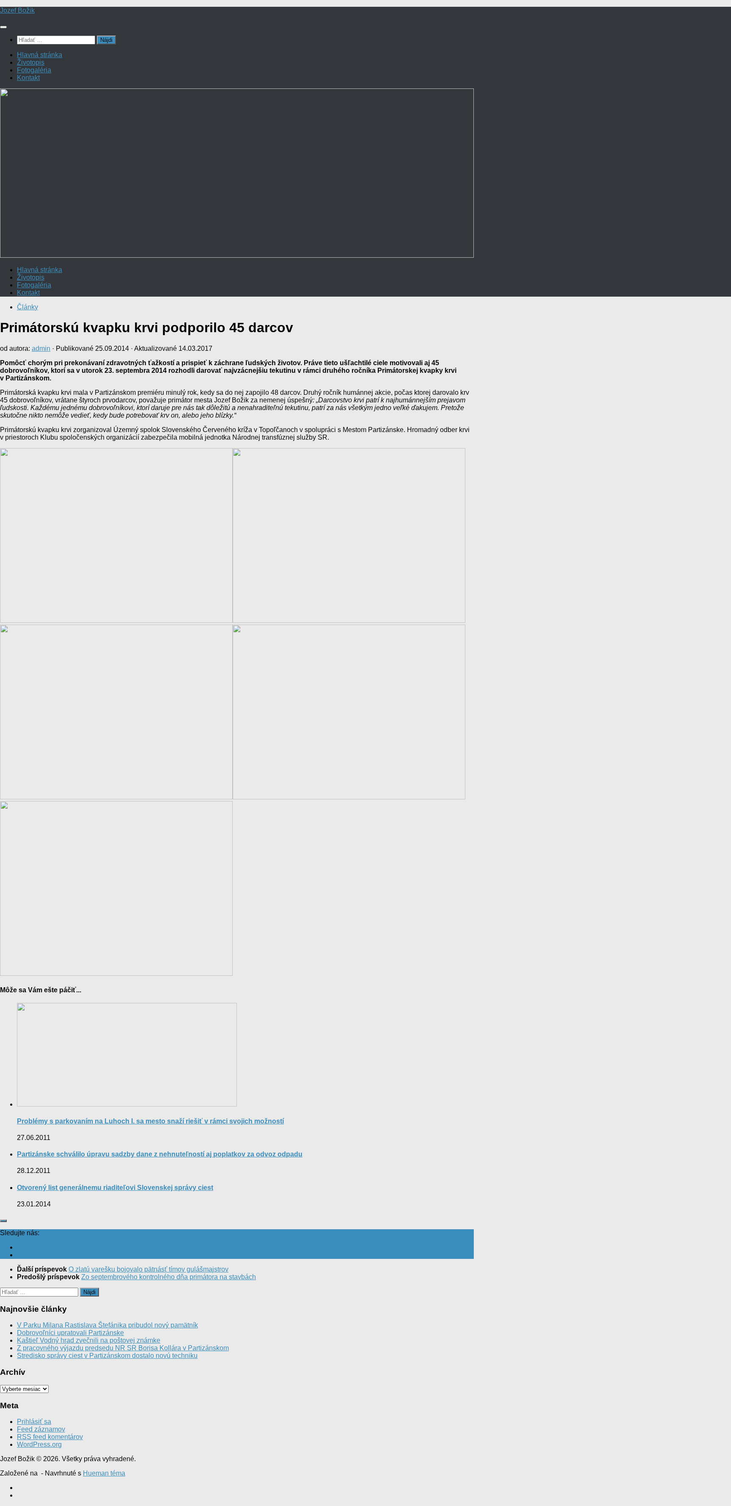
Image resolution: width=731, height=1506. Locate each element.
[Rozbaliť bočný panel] (3, 1221)
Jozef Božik (17, 10)
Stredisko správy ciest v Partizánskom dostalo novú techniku (107, 1355)
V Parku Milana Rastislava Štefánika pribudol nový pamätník (107, 1325)
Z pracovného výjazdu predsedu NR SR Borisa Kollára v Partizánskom (123, 1348)
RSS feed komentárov (50, 1436)
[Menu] (3, 27)
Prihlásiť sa (34, 1421)
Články (27, 307)
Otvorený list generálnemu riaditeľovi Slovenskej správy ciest (115, 1187)
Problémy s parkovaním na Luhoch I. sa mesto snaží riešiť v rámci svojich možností (150, 1121)
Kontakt (28, 77)
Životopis (30, 62)
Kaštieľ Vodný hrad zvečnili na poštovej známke (88, 1340)
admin (41, 348)
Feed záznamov (41, 1429)
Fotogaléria (34, 70)
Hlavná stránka (39, 54)
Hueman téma (104, 1473)
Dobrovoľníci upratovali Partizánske (70, 1332)
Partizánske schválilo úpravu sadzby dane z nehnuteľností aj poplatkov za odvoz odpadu (159, 1154)
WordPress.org (39, 1444)
